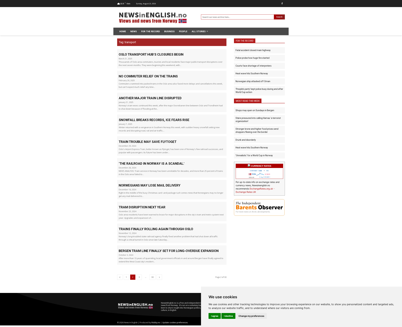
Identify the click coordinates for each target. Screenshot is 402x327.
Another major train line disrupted (150, 98)
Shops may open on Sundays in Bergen (255, 110)
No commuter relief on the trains (148, 76)
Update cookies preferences (175, 322)
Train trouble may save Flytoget (148, 142)
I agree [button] (214, 316)
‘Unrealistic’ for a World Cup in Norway (254, 155)
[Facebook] (282, 3)
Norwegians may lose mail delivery (149, 185)
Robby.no (156, 322)
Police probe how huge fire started (252, 58)
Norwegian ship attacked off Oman (253, 81)
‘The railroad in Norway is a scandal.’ (151, 163)
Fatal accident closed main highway (253, 50)
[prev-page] (119, 277)
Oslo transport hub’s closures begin (151, 54)
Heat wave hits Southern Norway (252, 73)
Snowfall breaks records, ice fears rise (154, 120)
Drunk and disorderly (246, 140)
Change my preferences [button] (251, 316)
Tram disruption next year (142, 207)
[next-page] (159, 277)
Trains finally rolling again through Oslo (156, 229)
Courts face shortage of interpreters (254, 66)
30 (152, 277)
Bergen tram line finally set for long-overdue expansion (169, 251)
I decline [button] (228, 316)
